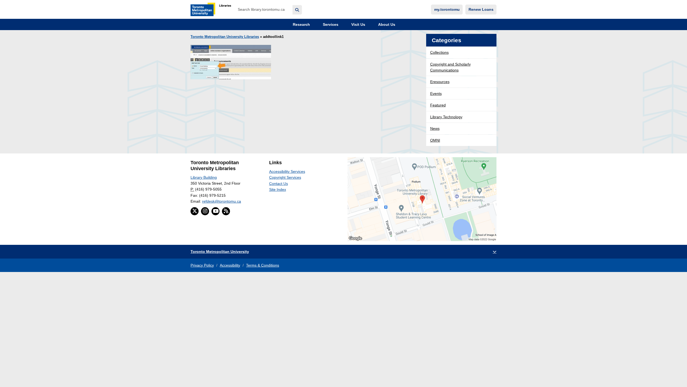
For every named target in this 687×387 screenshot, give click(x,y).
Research (301, 24)
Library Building (204, 177)
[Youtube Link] (215, 211)
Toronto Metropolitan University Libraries (225, 37)
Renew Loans (481, 9)
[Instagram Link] (205, 211)
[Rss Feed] (226, 211)
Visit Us (357, 24)
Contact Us (278, 183)
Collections (439, 52)
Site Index (277, 189)
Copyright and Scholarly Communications (450, 67)
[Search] (297, 10)
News (435, 128)
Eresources (440, 82)
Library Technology (446, 117)
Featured (438, 105)
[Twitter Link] (195, 211)
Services (330, 24)
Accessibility (230, 265)
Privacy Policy (202, 265)
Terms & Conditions (262, 265)
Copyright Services (285, 177)
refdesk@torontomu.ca (221, 201)
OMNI (435, 140)
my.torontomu (447, 9)
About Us (386, 24)
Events (436, 93)
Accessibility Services (287, 171)
